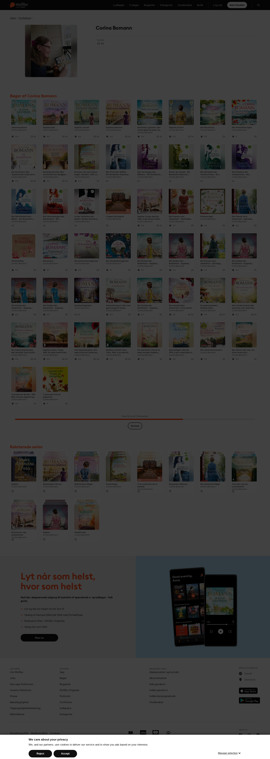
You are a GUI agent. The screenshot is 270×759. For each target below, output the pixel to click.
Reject (40, 753)
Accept (65, 753)
